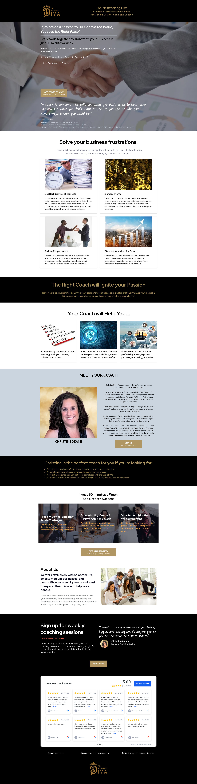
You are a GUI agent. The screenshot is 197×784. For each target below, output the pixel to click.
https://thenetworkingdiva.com (141, 753)
